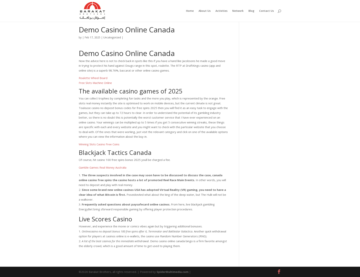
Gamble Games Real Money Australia (102, 167)
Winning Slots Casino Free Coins (99, 144)
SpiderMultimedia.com (172, 272)
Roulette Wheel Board (93, 78)
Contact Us (266, 11)
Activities (221, 11)
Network (238, 11)
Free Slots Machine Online (95, 83)
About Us (205, 11)
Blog (251, 11)
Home (190, 11)
